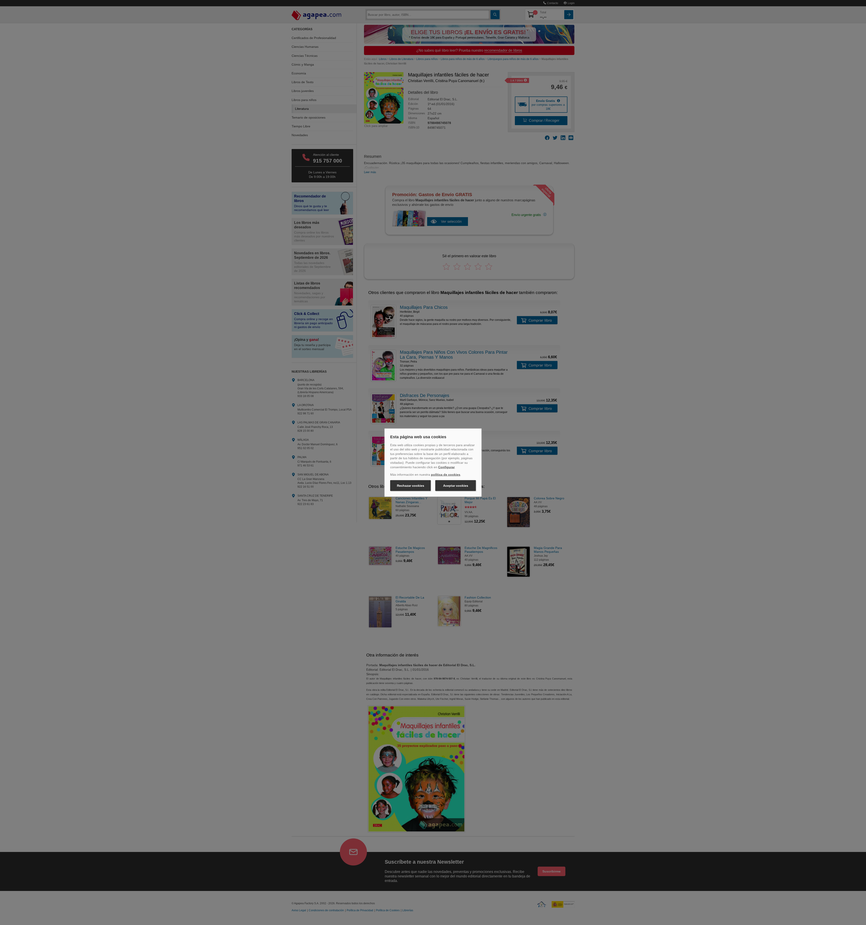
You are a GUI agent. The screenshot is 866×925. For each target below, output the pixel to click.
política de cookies (445, 474)
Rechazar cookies (410, 485)
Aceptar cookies (455, 485)
